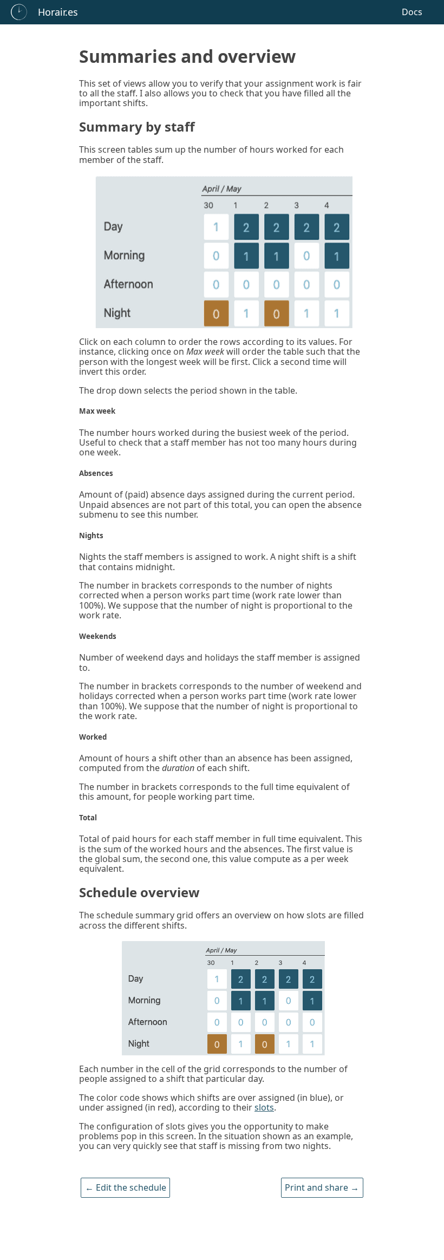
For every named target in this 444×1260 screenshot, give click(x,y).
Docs (412, 12)
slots (264, 1107)
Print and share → (322, 1188)
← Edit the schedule (125, 1188)
